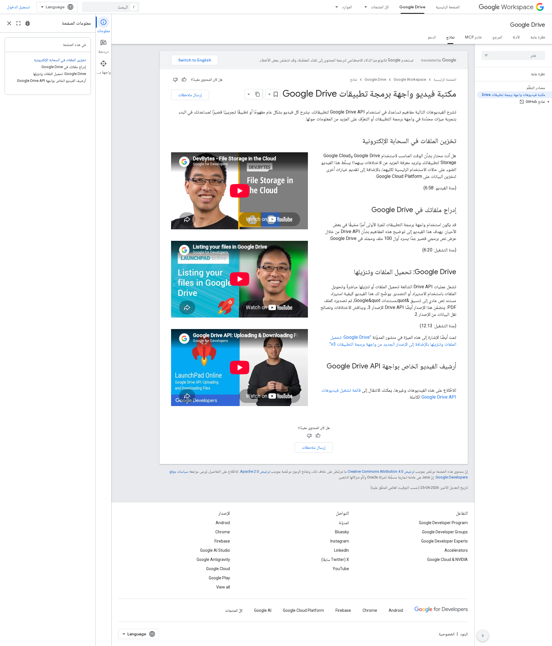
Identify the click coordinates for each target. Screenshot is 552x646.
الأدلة (516, 37)
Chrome (222, 532)
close (9, 23)
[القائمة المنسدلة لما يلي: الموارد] (335, 7)
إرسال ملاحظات (190, 94)
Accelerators (456, 550)
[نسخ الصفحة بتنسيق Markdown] (257, 94)
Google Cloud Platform (303, 610)
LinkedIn (341, 550)
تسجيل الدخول (18, 7)
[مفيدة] (184, 79)
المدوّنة (344, 522)
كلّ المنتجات (234, 610)
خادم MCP (473, 37)
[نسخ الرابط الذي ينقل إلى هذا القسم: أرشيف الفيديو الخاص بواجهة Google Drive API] (450, 375)
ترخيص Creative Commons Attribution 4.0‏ (381, 471)
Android (223, 522)
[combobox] (110, 7)
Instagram (339, 541)
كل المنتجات (380, 6)
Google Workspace (410, 79)
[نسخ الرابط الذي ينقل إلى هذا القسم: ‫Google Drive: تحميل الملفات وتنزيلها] (348, 272)
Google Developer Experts (444, 541)
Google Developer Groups (445, 532)
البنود (464, 634)
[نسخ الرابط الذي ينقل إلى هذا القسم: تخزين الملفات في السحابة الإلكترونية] (356, 141)
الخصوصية (447, 634)
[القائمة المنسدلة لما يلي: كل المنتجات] (364, 7)
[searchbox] (513, 55)
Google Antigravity (213, 559)
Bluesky (342, 532)
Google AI (262, 610)
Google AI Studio (215, 550)
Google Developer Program (443, 522)
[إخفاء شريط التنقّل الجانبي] (482, 635)
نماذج (450, 37)
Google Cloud (218, 568)
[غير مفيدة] (175, 79)
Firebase (222, 541)
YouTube (341, 568)
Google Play (219, 578)
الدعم (432, 37)
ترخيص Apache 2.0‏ (255, 471)
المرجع (497, 37)
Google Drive (412, 6)
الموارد (347, 6)
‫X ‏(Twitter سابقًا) (335, 559)
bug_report (27, 23)
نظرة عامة (537, 37)
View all (223, 587)
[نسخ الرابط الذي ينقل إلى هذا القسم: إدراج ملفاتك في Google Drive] (365, 210)
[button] (514, 101)
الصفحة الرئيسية (448, 6)
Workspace (517, 7)
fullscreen (18, 23)
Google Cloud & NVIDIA (447, 559)
